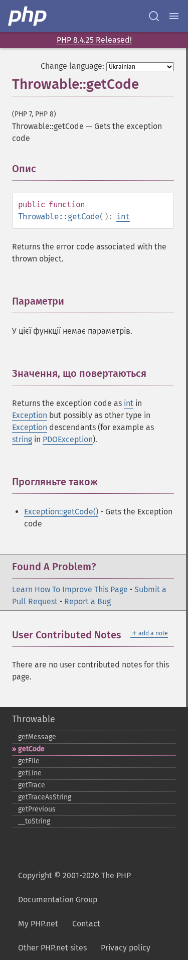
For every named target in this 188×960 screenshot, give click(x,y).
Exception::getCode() (61, 511)
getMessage (37, 737)
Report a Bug (87, 601)
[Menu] (174, 16)
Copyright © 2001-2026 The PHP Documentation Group (74, 887)
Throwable (33, 719)
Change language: (72, 66)
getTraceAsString (44, 797)
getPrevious (37, 809)
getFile (29, 761)
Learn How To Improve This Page (70, 589)
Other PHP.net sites (52, 947)
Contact (86, 923)
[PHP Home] (28, 16)
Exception (29, 415)
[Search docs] (154, 16)
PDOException (68, 439)
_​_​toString (34, 821)
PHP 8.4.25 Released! (94, 40)
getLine (30, 773)
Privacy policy (125, 947)
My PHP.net (38, 923)
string (22, 439)
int (123, 216)
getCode (31, 749)
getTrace (31, 785)
